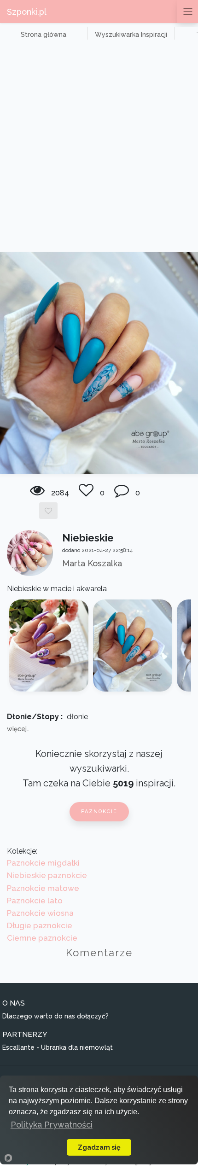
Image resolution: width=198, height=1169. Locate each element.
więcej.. (18, 729)
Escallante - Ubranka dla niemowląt (57, 1047)
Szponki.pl (27, 12)
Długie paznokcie (39, 925)
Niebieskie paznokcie (47, 875)
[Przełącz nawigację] (187, 11)
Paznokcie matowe (43, 888)
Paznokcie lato (35, 900)
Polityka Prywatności (52, 1124)
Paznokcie (99, 811)
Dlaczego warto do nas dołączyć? (55, 1016)
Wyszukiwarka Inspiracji (131, 34)
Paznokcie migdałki (43, 862)
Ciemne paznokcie (42, 937)
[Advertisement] (99, 148)
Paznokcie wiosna (40, 913)
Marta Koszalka (92, 563)
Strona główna (43, 34)
